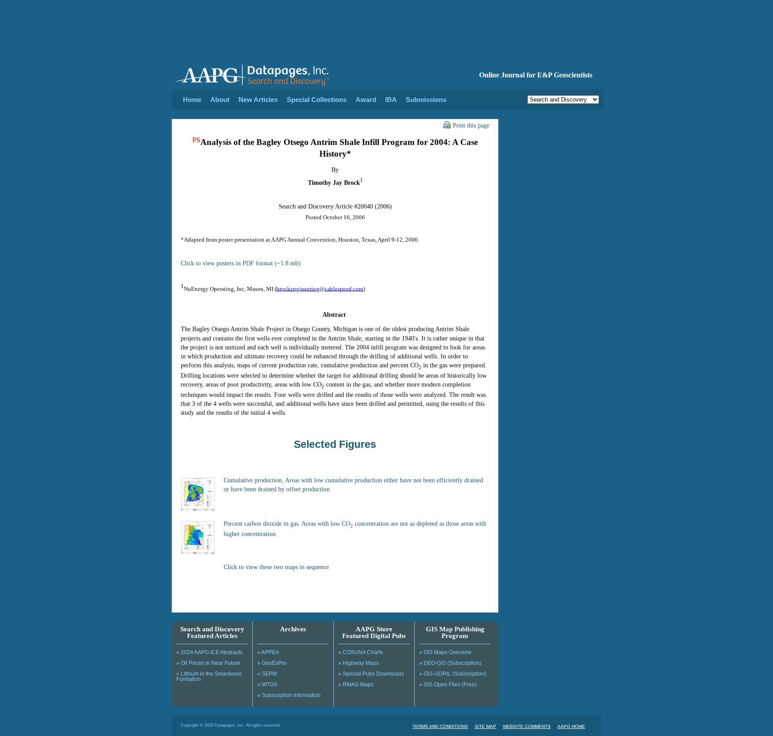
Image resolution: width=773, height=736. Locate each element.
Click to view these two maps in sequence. (277, 566)
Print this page (471, 125)
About (219, 99)
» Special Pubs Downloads (371, 674)
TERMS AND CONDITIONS (440, 726)
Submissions (426, 99)
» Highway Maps (358, 663)
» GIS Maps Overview (445, 652)
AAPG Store (374, 629)
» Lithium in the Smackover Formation (209, 676)
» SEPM (267, 674)
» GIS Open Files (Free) (447, 684)
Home (192, 99)
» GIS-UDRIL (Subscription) (452, 674)
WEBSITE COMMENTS (527, 726)
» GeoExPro (272, 663)
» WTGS (267, 684)
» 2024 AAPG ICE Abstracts (209, 652)
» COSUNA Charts (360, 652)
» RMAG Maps (356, 684)
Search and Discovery (212, 629)
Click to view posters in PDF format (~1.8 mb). (241, 263)
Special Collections (317, 99)
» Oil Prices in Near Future (208, 663)
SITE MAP (485, 726)
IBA (391, 99)
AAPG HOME (571, 726)
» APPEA (268, 652)
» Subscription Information (289, 695)
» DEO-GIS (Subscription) (450, 663)
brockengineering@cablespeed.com (319, 288)
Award (366, 99)
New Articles (258, 99)
